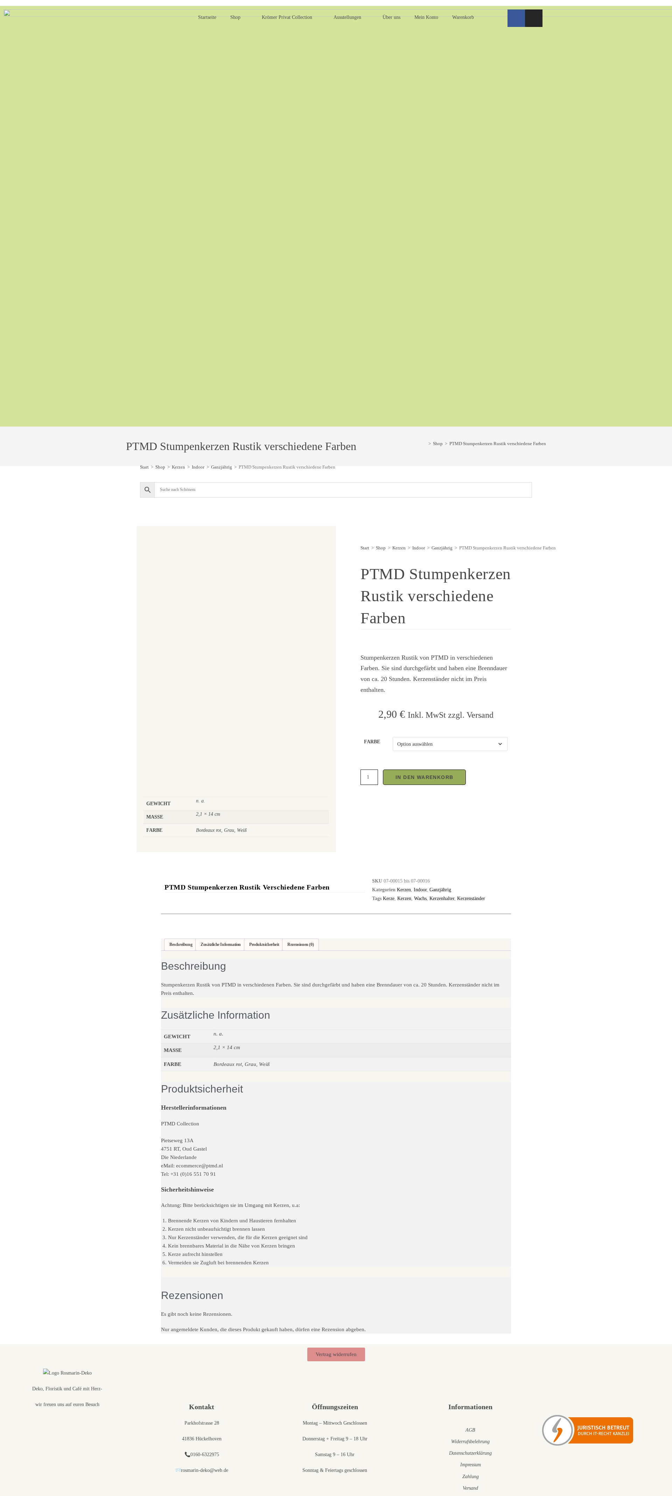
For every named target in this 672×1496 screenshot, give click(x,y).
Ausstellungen (347, 17)
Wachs (420, 898)
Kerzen (178, 467)
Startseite (207, 17)
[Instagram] (533, 18)
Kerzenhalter (441, 898)
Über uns (391, 17)
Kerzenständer (471, 898)
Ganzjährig (221, 467)
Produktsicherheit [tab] (264, 944)
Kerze (388, 898)
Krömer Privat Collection (287, 17)
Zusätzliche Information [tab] (221, 944)
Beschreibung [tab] (180, 944)
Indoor (198, 467)
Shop (235, 17)
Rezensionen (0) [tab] (300, 944)
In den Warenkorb (424, 777)
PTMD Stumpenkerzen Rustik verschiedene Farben (497, 443)
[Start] (424, 443)
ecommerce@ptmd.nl (199, 1165)
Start (144, 467)
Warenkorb (463, 17)
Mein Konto (426, 17)
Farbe (372, 741)
